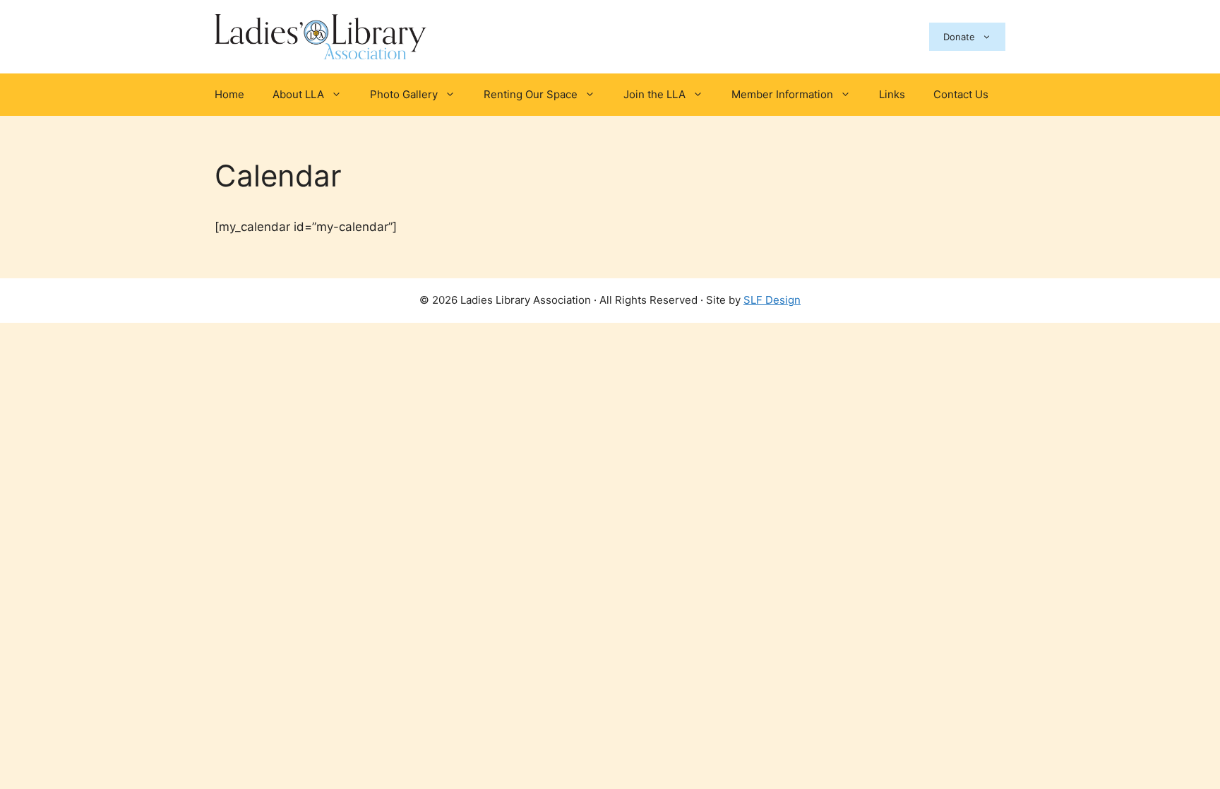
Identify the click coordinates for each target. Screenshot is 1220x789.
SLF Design (772, 300)
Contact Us (960, 94)
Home (229, 94)
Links (892, 94)
